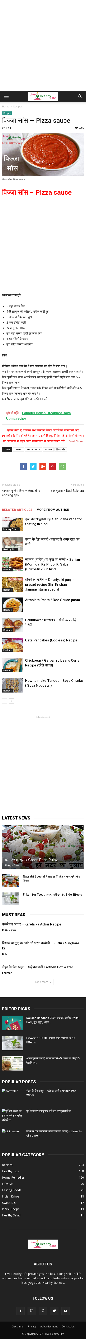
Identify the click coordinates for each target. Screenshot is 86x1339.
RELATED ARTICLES (17, 510)
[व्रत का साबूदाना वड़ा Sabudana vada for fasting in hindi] (12, 524)
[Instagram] (32, 1311)
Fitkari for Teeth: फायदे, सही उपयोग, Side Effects (52, 894)
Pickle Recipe (11, 1209)
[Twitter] (54, 1311)
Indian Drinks (11, 1196)
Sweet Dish (9, 1203)
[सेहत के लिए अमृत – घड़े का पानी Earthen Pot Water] (12, 1096)
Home (5, 106)
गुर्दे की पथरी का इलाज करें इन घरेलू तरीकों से (48, 1111)
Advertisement (49, 1326)
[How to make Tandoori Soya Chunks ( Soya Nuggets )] (12, 685)
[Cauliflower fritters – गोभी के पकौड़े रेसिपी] (12, 625)
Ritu (8, 127)
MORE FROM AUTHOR (53, 510)
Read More (75, 441)
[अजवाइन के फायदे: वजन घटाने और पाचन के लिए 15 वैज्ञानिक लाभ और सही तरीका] (12, 1063)
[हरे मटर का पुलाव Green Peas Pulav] (43, 847)
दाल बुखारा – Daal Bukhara (67, 491)
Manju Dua (12, 865)
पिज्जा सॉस (60, 449)
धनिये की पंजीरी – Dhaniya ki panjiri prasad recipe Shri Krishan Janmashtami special (50, 584)
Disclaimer (17, 1326)
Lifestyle (7, 1184)
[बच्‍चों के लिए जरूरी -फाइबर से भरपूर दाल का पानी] (12, 544)
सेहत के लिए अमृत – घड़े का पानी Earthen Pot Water (37, 967)
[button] (80, 96)
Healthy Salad (11, 1215)
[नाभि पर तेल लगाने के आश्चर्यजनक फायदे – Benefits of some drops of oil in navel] (12, 1136)
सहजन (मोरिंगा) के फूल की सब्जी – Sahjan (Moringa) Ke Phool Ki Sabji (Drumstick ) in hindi (52, 564)
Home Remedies (13, 1177)
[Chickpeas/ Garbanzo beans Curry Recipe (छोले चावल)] (12, 665)
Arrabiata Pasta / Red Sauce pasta (52, 600)
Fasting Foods (11, 529)
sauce (48, 449)
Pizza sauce (33, 449)
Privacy (32, 1326)
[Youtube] (65, 1311)
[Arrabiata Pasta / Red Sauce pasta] (12, 604)
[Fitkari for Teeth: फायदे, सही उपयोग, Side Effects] (10, 898)
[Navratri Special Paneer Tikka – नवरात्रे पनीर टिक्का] (10, 880)
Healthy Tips (10, 549)
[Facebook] (20, 1311)
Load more (41, 982)
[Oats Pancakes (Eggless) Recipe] (12, 645)
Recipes (6, 113)
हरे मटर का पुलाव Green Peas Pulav (31, 860)
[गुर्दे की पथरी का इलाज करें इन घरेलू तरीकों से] (12, 1116)
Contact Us (68, 1326)
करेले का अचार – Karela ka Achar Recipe (31, 924)
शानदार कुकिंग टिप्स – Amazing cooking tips (21, 493)
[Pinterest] (43, 1311)
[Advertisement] (43, 45)
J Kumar (7, 972)
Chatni (18, 449)
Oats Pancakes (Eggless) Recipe (51, 640)
